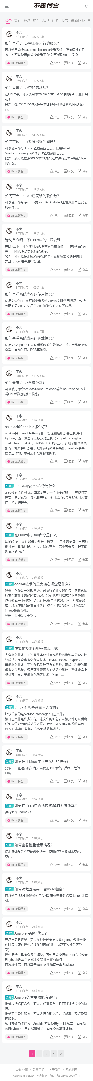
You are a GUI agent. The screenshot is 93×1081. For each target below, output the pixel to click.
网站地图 (71, 1069)
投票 (65, 20)
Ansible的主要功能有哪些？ (34, 997)
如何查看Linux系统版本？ (25, 382)
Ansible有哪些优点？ (28, 933)
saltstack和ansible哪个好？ (27, 426)
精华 (46, 20)
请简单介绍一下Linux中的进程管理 (33, 239)
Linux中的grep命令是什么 (32, 485)
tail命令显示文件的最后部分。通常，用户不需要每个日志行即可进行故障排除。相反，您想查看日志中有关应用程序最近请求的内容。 (46, 546)
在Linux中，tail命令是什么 (33, 534)
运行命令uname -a (18, 812)
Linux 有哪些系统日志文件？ (34, 707)
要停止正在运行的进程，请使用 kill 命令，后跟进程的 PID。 (42, 770)
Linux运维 (17, 402)
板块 (27, 20)
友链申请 (22, 1069)
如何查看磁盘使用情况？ (31, 844)
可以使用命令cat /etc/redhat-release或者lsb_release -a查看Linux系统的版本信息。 (45, 391)
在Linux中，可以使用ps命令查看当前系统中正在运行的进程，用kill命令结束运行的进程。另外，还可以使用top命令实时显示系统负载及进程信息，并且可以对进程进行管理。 (45, 253)
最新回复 (78, 20)
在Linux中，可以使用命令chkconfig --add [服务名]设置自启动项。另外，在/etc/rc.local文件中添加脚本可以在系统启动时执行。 (46, 101)
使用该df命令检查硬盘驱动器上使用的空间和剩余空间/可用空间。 (46, 854)
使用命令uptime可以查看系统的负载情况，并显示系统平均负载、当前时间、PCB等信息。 (46, 347)
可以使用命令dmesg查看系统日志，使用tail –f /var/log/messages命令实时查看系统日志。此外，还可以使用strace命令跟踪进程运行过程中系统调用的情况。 (45, 155)
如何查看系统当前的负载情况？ (30, 338)
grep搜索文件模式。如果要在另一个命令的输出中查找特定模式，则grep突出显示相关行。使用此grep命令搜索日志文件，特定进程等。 (46, 497)
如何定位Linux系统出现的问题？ (31, 141)
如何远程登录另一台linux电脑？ (37, 889)
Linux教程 (17, 63)
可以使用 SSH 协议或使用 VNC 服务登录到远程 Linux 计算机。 (46, 898)
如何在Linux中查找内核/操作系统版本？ (43, 805)
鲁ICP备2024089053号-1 (64, 1075)
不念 (19, 32)
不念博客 (42, 1075)
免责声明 (38, 1069)
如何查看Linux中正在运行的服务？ (33, 43)
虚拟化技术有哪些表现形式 (33, 648)
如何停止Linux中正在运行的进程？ (39, 761)
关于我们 (55, 1069)
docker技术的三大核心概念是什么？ (40, 584)
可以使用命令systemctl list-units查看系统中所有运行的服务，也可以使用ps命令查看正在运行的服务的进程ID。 (45, 52)
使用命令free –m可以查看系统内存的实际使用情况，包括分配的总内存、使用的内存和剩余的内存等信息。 (45, 303)
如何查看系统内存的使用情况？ (30, 294)
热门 (36, 20)
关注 (17, 20)
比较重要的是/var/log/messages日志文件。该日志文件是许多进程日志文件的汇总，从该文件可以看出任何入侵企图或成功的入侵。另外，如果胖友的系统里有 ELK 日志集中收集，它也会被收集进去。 (46, 721)
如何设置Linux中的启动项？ (27, 87)
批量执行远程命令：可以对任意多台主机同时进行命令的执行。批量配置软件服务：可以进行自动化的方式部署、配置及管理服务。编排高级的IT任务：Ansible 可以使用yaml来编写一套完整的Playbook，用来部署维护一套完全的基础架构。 (46, 1016)
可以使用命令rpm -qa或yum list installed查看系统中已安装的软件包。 (46, 204)
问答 (55, 20)
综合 (8, 20)
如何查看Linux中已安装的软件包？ (33, 195)
